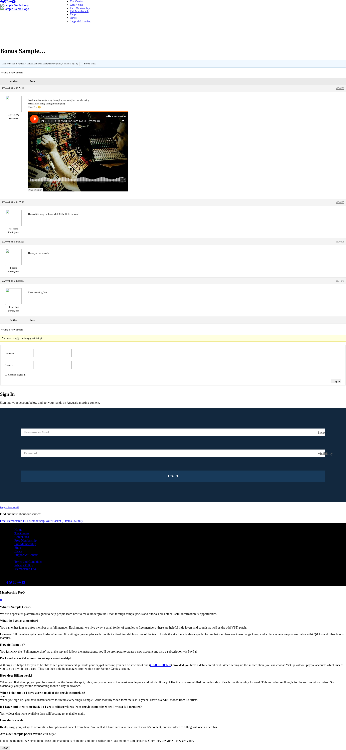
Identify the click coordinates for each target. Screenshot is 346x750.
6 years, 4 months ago (64, 63)
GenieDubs (76, 4)
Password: (10, 365)
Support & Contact (80, 20)
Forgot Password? (9, 507)
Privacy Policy (23, 565)
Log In (336, 381)
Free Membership (80, 7)
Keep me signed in (16, 374)
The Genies (76, 1)
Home (18, 529)
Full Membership (79, 11)
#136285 (340, 202)
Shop (73, 14)
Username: (10, 353)
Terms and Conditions (28, 561)
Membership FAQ (25, 569)
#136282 (340, 88)
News (73, 17)
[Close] (1, 600)
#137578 (340, 280)
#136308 (340, 241)
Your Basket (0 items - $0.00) (63, 521)
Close (5, 747)
